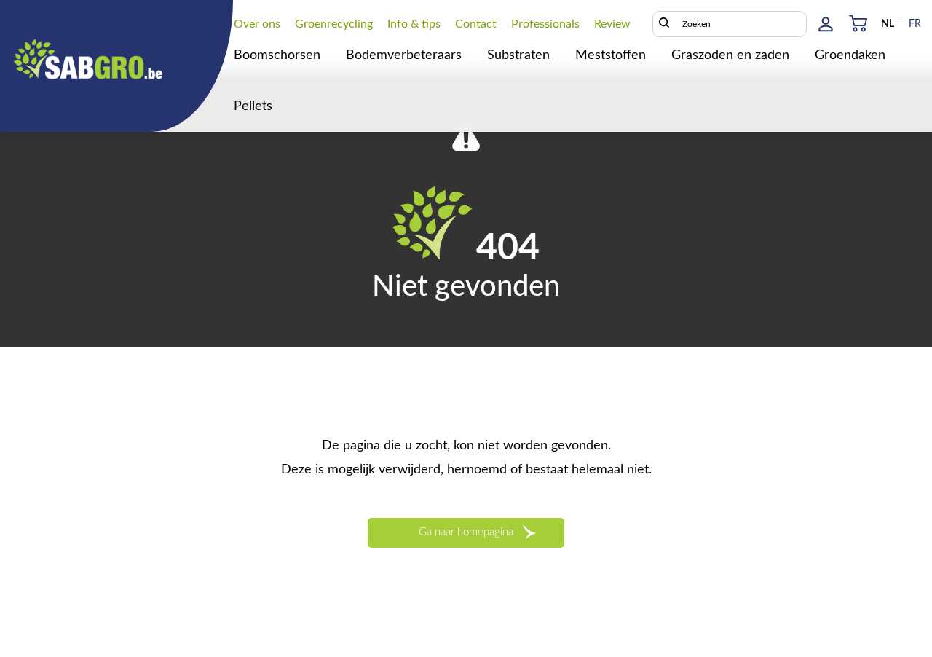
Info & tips (414, 24)
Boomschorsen (277, 55)
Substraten (518, 55)
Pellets (253, 106)
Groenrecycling (334, 24)
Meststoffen (610, 55)
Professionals (545, 24)
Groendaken (850, 55)
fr (915, 24)
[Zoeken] (664, 24)
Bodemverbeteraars (404, 55)
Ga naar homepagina (466, 532)
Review (612, 24)
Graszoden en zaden (730, 55)
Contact (476, 24)
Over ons (257, 24)
